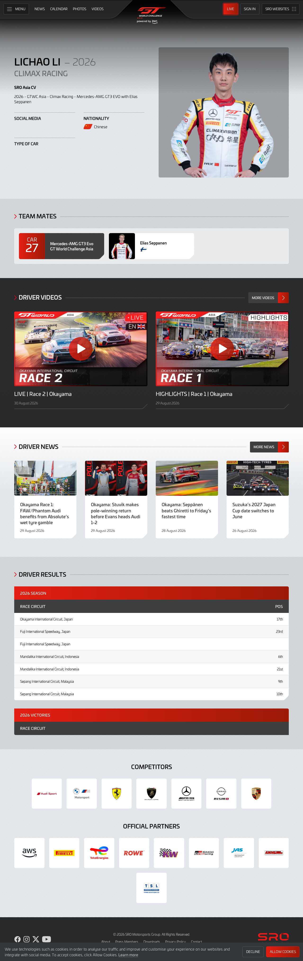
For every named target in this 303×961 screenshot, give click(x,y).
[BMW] (82, 794)
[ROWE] (134, 853)
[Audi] (47, 794)
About (105, 941)
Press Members (126, 941)
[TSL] (151, 888)
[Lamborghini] (151, 794)
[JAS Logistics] (239, 853)
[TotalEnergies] (99, 853)
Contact (196, 941)
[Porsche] (256, 794)
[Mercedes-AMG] (186, 794)
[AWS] (29, 853)
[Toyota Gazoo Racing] (204, 853)
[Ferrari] (117, 794)
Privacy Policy (175, 941)
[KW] (169, 853)
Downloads (151, 941)
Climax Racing (41, 73)
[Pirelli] (64, 853)
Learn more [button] (128, 954)
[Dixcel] (274, 853)
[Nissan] (221, 794)
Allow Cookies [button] (283, 951)
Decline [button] (253, 951)
